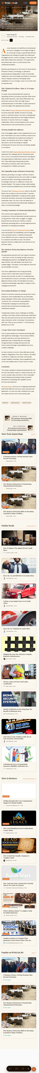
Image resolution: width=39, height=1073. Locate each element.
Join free (33, 3)
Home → (34, 953)
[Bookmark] (23, 1069)
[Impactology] (3, 36)
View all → (33, 434)
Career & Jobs (26, 402)
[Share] (28, 1069)
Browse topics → (31, 526)
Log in (25, 3)
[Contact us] (34, 1069)
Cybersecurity (15, 402)
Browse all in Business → (29, 778)
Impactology (11, 34)
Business (7, 7)
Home (2, 7)
